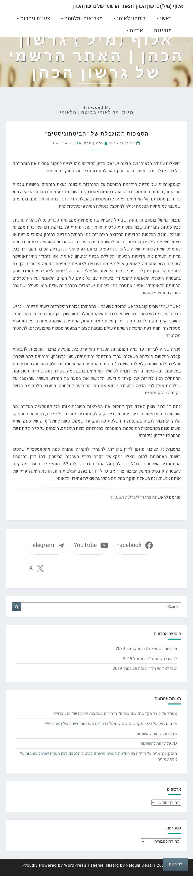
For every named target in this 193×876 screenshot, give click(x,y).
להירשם (175, 864)
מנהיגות (163, 30)
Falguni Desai (139, 865)
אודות (135, 30)
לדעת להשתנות (164, 659)
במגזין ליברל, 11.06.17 (130, 497)
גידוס (172, 734)
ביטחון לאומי (131, 18)
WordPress (75, 865)
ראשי (165, 18)
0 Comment (64, 143)
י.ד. (174, 743)
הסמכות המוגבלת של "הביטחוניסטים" (96, 133)
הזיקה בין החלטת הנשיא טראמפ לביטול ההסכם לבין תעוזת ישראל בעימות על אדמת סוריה (98, 756)
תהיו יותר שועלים (163, 649)
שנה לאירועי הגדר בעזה (157, 668)
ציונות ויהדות (34, 18)
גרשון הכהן (92, 143)
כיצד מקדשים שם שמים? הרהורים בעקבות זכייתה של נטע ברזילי (107, 714)
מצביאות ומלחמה (83, 18)
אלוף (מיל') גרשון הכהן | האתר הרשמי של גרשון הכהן (128, 6)
